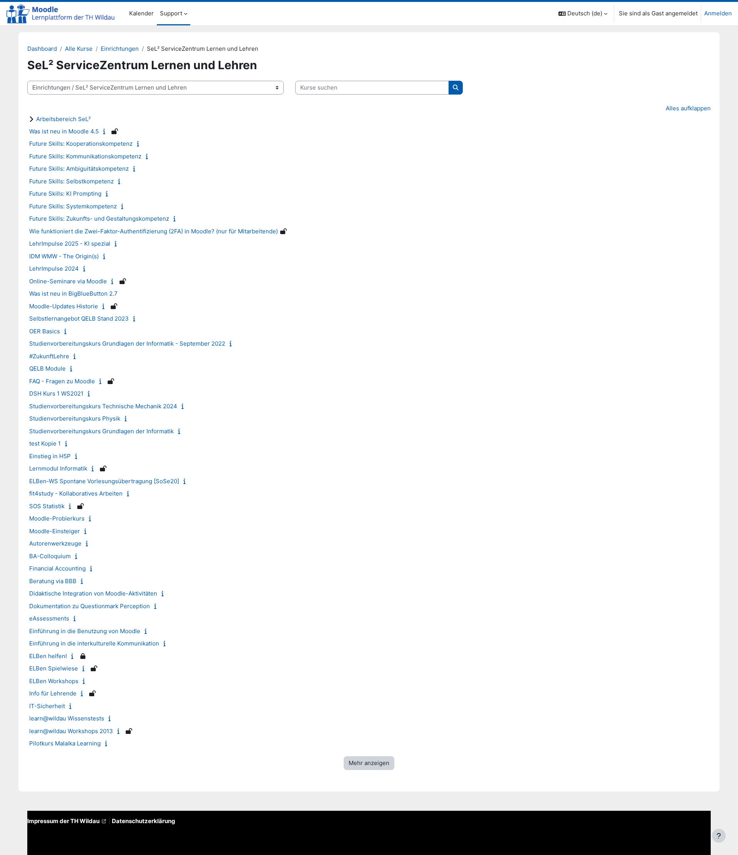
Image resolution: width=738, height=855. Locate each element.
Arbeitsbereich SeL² (63, 119)
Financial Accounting (57, 568)
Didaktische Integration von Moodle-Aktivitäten (93, 593)
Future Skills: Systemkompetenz (73, 206)
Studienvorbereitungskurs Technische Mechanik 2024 (103, 406)
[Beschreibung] (106, 131)
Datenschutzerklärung (143, 821)
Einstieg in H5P (50, 456)
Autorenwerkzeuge (55, 543)
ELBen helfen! (48, 656)
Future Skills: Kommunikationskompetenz (85, 156)
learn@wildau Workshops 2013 (71, 731)
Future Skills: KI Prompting (65, 193)
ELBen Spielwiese (53, 668)
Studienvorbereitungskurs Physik (74, 418)
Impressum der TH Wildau (63, 821)
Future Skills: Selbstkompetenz (71, 181)
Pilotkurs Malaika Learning (65, 743)
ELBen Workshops (53, 681)
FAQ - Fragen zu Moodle (62, 381)
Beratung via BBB (52, 581)
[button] (583, 13)
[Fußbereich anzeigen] (719, 836)
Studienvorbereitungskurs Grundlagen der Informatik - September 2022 (127, 343)
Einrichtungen (120, 48)
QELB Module (47, 368)
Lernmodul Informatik (58, 468)
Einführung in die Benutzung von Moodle (84, 631)
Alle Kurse (79, 48)
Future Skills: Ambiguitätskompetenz (79, 168)
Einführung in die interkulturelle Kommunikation (94, 643)
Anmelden (718, 13)
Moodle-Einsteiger (54, 531)
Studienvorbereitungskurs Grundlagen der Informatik (101, 431)
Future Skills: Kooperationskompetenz (81, 143)
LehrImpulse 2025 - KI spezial (69, 243)
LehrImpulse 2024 (54, 268)
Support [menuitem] (171, 13)
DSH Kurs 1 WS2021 (56, 393)
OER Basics (44, 331)
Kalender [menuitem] (141, 13)
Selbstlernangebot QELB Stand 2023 (79, 318)
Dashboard (42, 48)
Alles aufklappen (688, 108)
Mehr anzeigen (369, 763)
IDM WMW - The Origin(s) (64, 256)
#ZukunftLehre (49, 356)
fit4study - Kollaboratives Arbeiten (76, 493)
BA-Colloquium (50, 556)
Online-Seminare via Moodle (68, 281)
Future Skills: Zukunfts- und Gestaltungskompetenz (99, 218)
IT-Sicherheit (47, 706)
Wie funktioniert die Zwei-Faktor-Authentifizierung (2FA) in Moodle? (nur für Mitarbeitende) (153, 231)
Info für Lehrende (52, 693)
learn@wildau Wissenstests (66, 718)
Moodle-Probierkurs (57, 518)
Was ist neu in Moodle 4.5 (64, 131)
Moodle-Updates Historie (63, 306)
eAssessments (49, 618)
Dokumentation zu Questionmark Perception (89, 606)
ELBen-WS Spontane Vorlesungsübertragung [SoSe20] (104, 481)
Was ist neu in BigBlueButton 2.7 (73, 293)
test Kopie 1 (45, 443)
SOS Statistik (47, 506)
